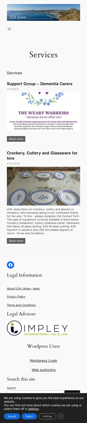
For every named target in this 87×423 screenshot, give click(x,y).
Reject (29, 416)
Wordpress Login (43, 361)
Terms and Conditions (21, 305)
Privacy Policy (16, 296)
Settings (47, 416)
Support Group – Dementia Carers (39, 83)
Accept (12, 416)
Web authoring (43, 370)
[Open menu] (9, 28)
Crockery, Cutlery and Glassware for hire (42, 155)
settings (33, 408)
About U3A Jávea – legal (23, 288)
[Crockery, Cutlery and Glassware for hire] (43, 186)
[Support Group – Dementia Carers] (43, 111)
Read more (16, 139)
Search (11, 388)
